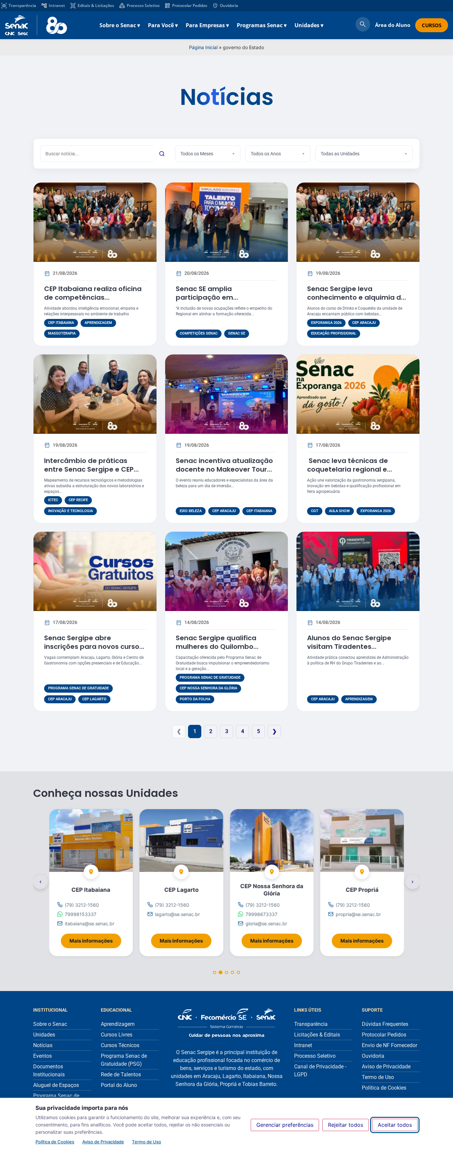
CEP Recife (78, 500)
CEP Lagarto (94, 699)
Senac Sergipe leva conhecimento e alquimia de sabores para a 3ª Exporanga (358, 297)
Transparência (22, 5)
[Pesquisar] (162, 153)
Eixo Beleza (191, 511)
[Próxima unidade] (412, 882)
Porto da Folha (195, 699)
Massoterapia (62, 333)
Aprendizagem (98, 323)
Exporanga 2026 (326, 323)
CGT (314, 511)
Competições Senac (199, 333)
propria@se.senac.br (358, 914)
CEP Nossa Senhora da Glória (208, 688)
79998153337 (80, 914)
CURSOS (431, 25)
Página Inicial (203, 47)
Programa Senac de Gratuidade (78, 688)
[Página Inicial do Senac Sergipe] (36, 25)
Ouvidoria (229, 5)
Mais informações (95, 939)
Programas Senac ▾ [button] (262, 25)
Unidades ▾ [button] (308, 25)
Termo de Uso (146, 1141)
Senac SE (236, 333)
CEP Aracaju (364, 323)
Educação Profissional (333, 333)
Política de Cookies (54, 1141)
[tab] (214, 972)
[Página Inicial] (226, 1023)
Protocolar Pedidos (189, 5)
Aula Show (339, 511)
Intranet (57, 5)
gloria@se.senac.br (266, 923)
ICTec (53, 500)
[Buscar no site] (363, 25)
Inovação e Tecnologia (70, 511)
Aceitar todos (395, 1124)
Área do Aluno (392, 25)
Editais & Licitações (96, 5)
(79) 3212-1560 (82, 905)
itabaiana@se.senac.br (89, 923)
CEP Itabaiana (61, 323)
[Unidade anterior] (40, 882)
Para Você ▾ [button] (163, 25)
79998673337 (261, 914)
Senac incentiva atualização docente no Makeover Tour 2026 (224, 469)
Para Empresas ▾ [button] (207, 25)
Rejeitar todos (345, 1124)
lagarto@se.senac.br (177, 914)
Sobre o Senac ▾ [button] (119, 25)
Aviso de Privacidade (103, 1141)
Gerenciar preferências (284, 1124)
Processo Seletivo (143, 5)
